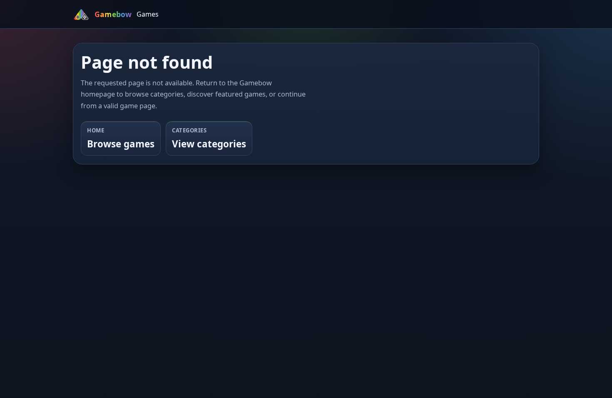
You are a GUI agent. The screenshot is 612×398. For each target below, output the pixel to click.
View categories (209, 143)
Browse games (120, 143)
